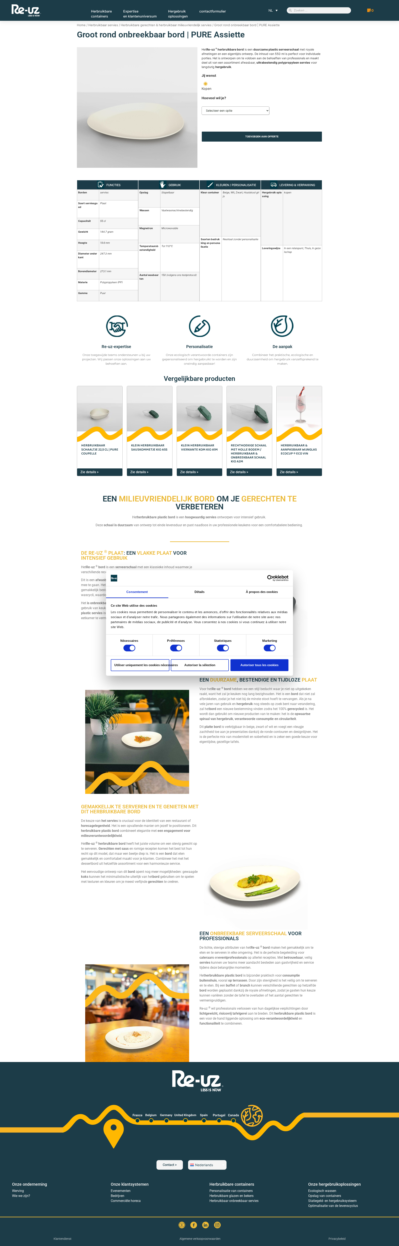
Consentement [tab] (137, 592)
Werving (18, 1191)
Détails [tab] (200, 592)
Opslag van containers (324, 1196)
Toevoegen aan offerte (261, 136)
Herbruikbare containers (231, 1184)
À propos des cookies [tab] (262, 592)
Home (81, 25)
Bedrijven (117, 1196)
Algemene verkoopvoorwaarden (200, 1238)
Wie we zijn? (21, 1196)
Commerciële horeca (126, 1201)
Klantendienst (62, 1238)
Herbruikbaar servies (103, 25)
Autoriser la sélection (199, 665)
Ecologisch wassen (322, 1191)
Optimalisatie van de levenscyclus (333, 1206)
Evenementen (121, 1191)
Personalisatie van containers (231, 1191)
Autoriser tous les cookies (259, 665)
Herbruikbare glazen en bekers (231, 1196)
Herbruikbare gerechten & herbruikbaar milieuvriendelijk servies (166, 25)
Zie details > (89, 472)
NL (270, 10)
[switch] (176, 648)
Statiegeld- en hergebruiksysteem (332, 1201)
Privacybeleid (337, 1238)
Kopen (206, 88)
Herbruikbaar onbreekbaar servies (234, 1201)
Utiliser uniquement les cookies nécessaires (141, 665)
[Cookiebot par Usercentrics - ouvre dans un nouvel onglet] (270, 578)
